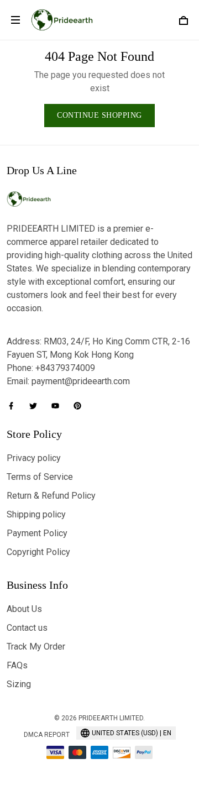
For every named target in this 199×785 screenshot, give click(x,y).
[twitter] (36, 406)
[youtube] (58, 406)
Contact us (27, 627)
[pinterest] (80, 406)
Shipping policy (36, 514)
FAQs (17, 665)
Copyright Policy (38, 552)
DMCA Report (47, 735)
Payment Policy (37, 533)
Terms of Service (40, 477)
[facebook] (14, 406)
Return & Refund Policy (51, 495)
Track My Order (36, 646)
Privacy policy (34, 458)
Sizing (19, 684)
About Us (24, 609)
